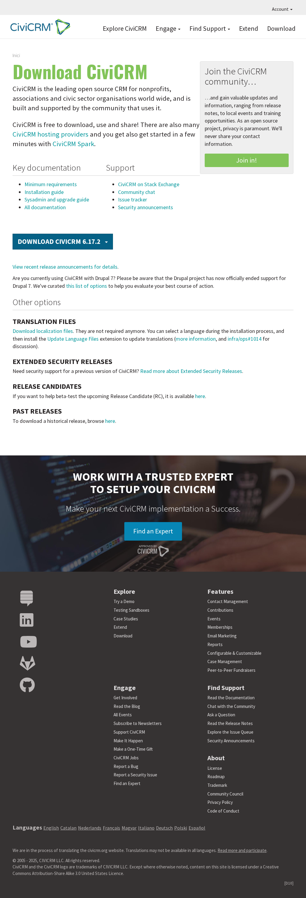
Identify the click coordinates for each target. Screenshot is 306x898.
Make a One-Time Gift (133, 749)
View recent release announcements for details (65, 266)
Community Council (225, 794)
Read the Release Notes (230, 723)
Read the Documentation (231, 697)
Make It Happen (128, 741)
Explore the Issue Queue (230, 732)
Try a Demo (124, 601)
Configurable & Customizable (234, 653)
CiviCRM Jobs (126, 758)
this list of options (86, 285)
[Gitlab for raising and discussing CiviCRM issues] (27, 663)
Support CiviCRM (129, 732)
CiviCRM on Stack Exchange (148, 184)
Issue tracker (132, 199)
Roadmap (216, 776)
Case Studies (126, 619)
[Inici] (38, 27)
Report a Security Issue (135, 775)
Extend (248, 28)
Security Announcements (231, 741)
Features (220, 591)
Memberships (219, 627)
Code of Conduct (223, 811)
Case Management (224, 661)
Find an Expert (153, 531)
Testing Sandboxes (131, 610)
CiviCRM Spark (73, 144)
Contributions (220, 610)
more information (196, 338)
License (214, 768)
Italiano (146, 828)
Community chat (136, 192)
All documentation (45, 207)
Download (281, 28)
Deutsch (164, 828)
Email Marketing (222, 636)
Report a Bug (126, 766)
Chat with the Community (231, 706)
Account (281, 9)
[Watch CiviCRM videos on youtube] (28, 642)
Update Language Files (73, 338)
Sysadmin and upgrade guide (57, 199)
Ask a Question (221, 715)
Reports (215, 644)
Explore (124, 591)
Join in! (246, 160)
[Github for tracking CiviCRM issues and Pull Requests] (27, 685)
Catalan (68, 828)
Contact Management (227, 601)
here (200, 396)
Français (111, 828)
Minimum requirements (51, 184)
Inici (16, 55)
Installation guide (44, 192)
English (51, 828)
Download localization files (43, 331)
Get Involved (125, 697)
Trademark (217, 785)
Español (197, 828)
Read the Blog (127, 706)
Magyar (129, 828)
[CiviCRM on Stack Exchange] (26, 598)
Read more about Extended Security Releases (191, 371)
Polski (180, 828)
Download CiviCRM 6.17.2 (65, 241)
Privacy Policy (220, 802)
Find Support (208, 28)
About (216, 758)
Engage (167, 28)
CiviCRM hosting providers (50, 134)
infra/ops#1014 (244, 338)
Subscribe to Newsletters (138, 723)
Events (214, 619)
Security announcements (145, 207)
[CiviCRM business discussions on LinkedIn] (26, 620)
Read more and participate (242, 850)
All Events (123, 715)
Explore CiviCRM (125, 28)
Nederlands (89, 828)
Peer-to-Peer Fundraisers (231, 670)
